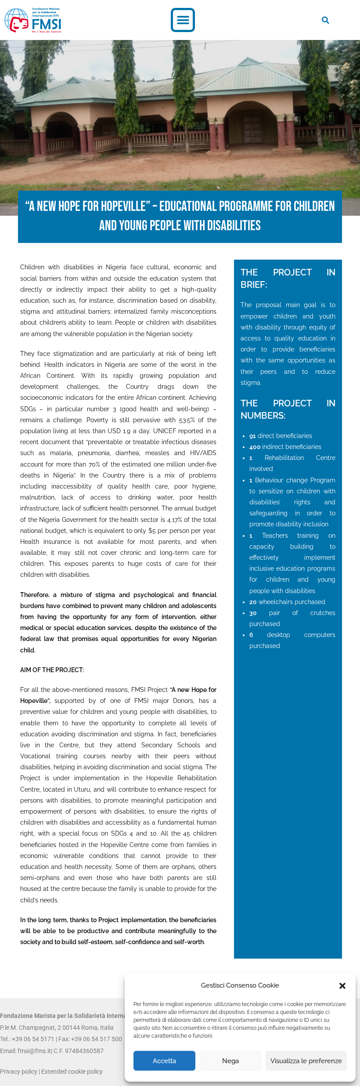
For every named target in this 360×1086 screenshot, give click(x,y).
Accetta (164, 1061)
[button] (342, 985)
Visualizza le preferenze (306, 1061)
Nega (230, 1061)
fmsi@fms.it (34, 1050)
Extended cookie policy (72, 1071)
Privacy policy (18, 1071)
